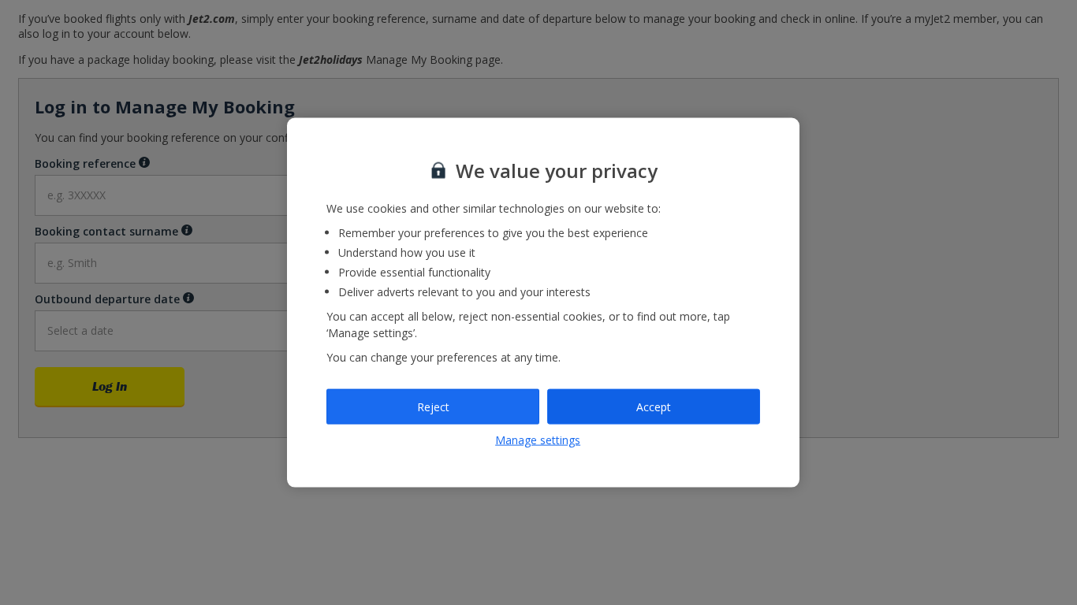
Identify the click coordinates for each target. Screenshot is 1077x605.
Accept (653, 406)
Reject (433, 406)
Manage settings (537, 439)
